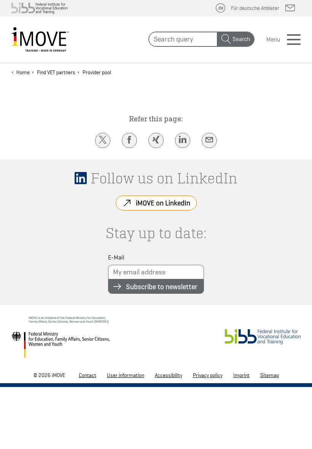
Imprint (241, 375)
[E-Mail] (209, 140)
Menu (273, 39)
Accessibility (168, 375)
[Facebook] (129, 140)
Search (241, 39)
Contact (87, 375)
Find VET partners (56, 72)
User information (125, 375)
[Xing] (156, 140)
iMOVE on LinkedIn (163, 203)
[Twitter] (102, 140)
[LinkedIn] (182, 140)
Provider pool (97, 72)
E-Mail (116, 257)
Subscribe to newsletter (161, 286)
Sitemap (269, 375)
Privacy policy (208, 375)
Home (23, 72)
